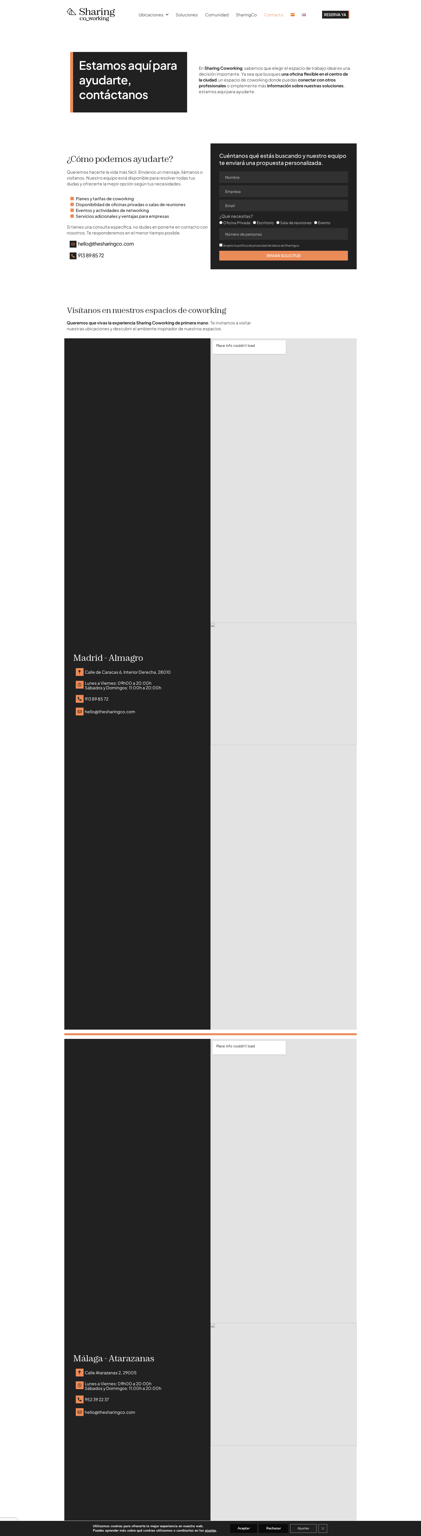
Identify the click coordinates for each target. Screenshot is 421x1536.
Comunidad (217, 14)
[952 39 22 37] (80, 1399)
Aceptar (244, 1528)
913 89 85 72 (91, 255)
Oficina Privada (236, 222)
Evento (324, 222)
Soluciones (187, 14)
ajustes (210, 1530)
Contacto (273, 14)
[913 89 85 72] (73, 255)
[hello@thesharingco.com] (73, 244)
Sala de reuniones (296, 222)
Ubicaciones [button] (151, 14)
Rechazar (273, 1528)
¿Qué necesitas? (236, 216)
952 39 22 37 (97, 1399)
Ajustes (303, 1528)
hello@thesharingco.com (106, 244)
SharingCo (246, 14)
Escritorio (265, 222)
